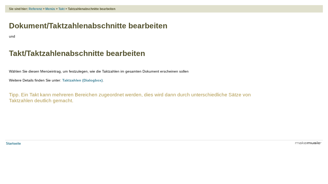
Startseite (13, 143)
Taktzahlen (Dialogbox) (82, 80)
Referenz (35, 9)
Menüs (50, 9)
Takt (61, 9)
